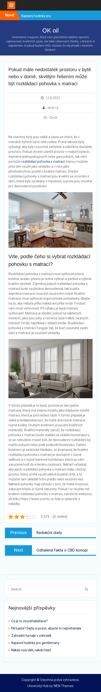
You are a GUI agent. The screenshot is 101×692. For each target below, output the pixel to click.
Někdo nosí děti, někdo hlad (31, 650)
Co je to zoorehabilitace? (29, 621)
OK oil (50, 30)
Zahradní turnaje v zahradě (31, 635)
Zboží (53, 117)
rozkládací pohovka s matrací (43, 161)
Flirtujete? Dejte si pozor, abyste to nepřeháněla (46, 628)
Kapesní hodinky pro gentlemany (35, 643)
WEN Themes (64, 686)
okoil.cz (52, 108)
